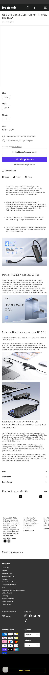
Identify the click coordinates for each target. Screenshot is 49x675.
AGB (3, 587)
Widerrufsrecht (7, 593)
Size (4, 93)
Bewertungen (7, 482)
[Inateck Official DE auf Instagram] (25, 616)
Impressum (5, 579)
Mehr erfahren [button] (22, 664)
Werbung (5, 596)
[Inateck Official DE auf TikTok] (25, 620)
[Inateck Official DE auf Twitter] (39, 616)
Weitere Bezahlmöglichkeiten (24, 165)
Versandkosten (16, 146)
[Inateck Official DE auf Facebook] (30, 616)
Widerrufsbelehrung (8, 576)
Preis (4, 126)
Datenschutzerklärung (9, 582)
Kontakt (4, 571)
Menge (5, 115)
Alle (45, 491)
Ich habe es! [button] (24, 670)
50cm (6, 97)
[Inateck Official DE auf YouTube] (35, 616)
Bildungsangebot (7, 601)
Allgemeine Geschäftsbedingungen (13, 590)
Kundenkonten (6, 604)
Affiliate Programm (8, 598)
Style (4, 104)
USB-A (6, 108)
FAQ (4, 471)
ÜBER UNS (5, 568)
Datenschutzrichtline (9, 584)
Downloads (6, 477)
